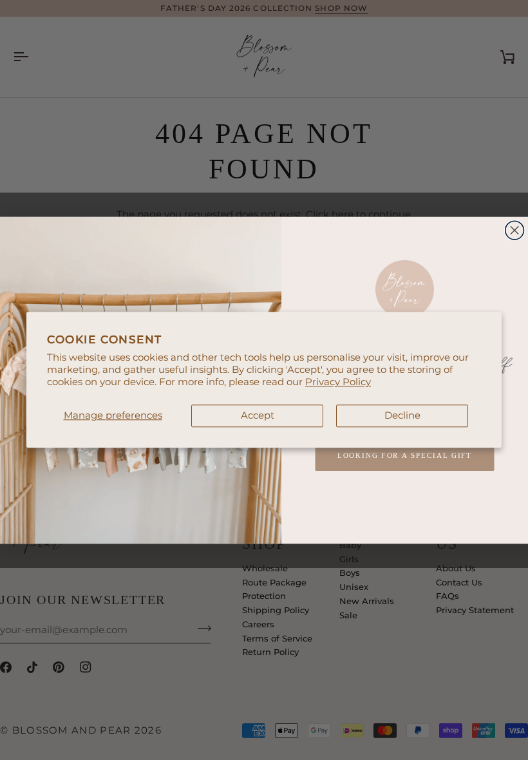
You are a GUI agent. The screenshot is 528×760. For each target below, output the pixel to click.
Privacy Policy (338, 382)
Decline (402, 415)
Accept (257, 415)
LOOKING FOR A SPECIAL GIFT (405, 456)
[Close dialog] (514, 230)
